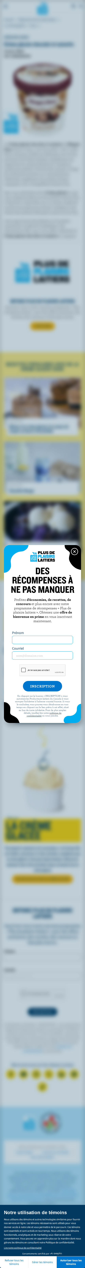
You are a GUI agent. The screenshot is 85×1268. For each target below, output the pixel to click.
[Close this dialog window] (74, 551)
